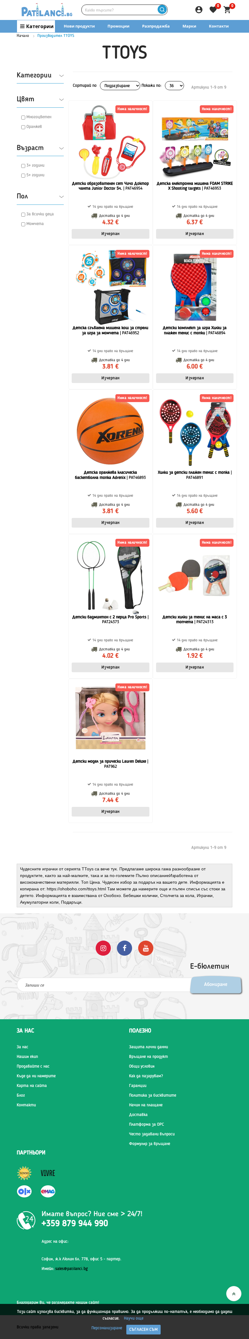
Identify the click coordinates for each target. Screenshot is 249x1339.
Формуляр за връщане (149, 1144)
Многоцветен (38, 117)
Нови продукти (79, 26)
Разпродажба (156, 26)
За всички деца (40, 214)
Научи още (133, 1318)
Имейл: (65, 1269)
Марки (189, 26)
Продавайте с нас (33, 1066)
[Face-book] (124, 948)
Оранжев (34, 127)
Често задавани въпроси (152, 1134)
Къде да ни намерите (36, 1076)
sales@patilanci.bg (71, 1269)
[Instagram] (103, 948)
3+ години (35, 165)
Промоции (118, 26)
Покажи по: (152, 85)
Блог (21, 1095)
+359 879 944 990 (221, 38)
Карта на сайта (32, 1086)
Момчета (35, 224)
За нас (22, 1047)
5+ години (35, 175)
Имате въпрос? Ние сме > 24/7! (92, 1214)
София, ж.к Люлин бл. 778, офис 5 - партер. (81, 1259)
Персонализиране (106, 1328)
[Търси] (162, 10)
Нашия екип (27, 1057)
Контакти (219, 26)
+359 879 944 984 (177, 38)
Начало (23, 36)
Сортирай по (85, 85)
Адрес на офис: (55, 1241)
